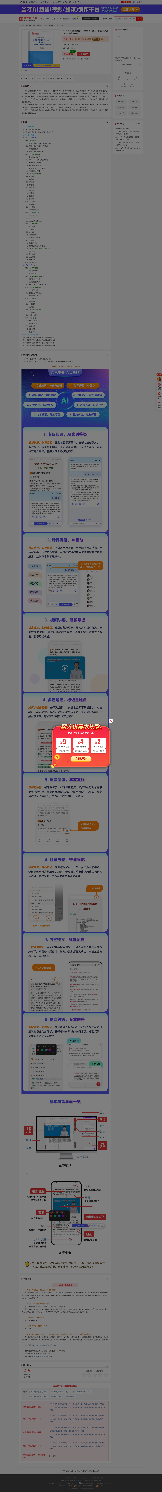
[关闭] (111, 721)
